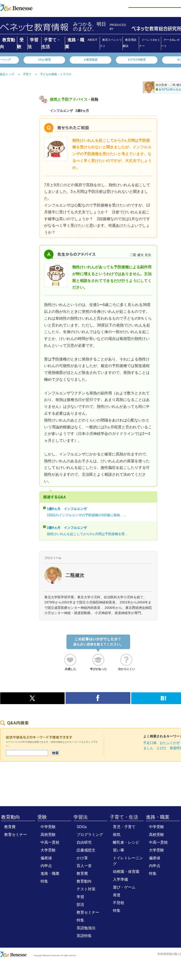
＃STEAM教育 (137, 59)
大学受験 (48, 850)
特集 (44, 881)
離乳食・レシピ (126, 842)
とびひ (161, 748)
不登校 (118, 903)
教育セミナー (15, 835)
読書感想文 (86, 850)
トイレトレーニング (128, 861)
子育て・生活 (124, 817)
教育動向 (10, 817)
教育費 (10, 827)
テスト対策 (86, 889)
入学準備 (120, 879)
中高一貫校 (50, 842)
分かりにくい (126, 669)
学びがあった (98, 669)
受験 (42, 817)
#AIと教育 (44, 59)
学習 (80, 897)
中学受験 (48, 827)
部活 (80, 905)
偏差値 (46, 858)
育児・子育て (124, 827)
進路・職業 (50, 873)
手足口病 (149, 743)
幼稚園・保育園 (126, 872)
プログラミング (90, 835)
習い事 (118, 850)
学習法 (81, 817)
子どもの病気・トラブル (55, 74)
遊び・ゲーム (124, 887)
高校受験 (48, 835)
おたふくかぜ (170, 743)
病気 (116, 835)
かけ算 (82, 858)
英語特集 (84, 936)
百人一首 (84, 866)
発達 (116, 895)
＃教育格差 (90, 59)
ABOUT (92, 39)
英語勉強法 (86, 928)
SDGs (82, 827)
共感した (70, 669)
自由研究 (84, 842)
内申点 (46, 866)
